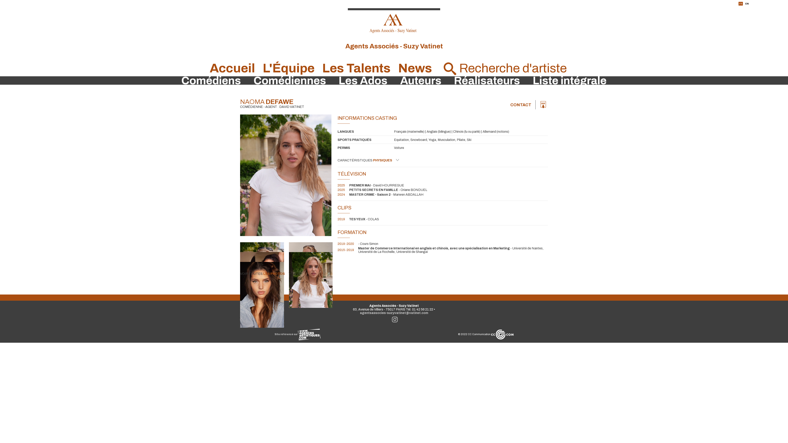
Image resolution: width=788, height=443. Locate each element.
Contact (520, 105)
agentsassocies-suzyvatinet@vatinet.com (394, 313)
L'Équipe (289, 68)
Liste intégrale (570, 81)
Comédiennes (290, 81)
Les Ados (363, 81)
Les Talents (356, 68)
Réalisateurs (487, 81)
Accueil (232, 68)
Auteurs (420, 81)
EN (747, 3)
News (415, 68)
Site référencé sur (286, 334)
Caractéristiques (365, 160)
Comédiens (211, 81)
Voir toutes (262, 273)
